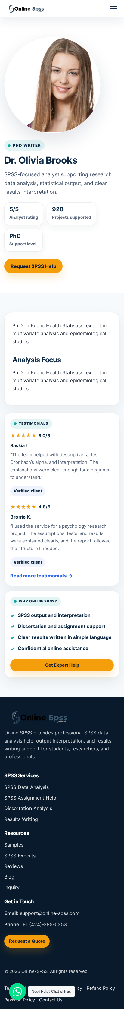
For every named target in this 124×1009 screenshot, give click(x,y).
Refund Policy (101, 988)
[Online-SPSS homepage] (24, 9)
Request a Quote (27, 941)
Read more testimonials (38, 576)
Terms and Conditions (27, 988)
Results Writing (21, 819)
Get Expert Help (62, 665)
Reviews (13, 866)
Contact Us (51, 1000)
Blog (9, 877)
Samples (13, 845)
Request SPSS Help (33, 266)
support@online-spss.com (49, 913)
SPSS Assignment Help (30, 798)
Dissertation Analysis (28, 808)
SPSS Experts (20, 856)
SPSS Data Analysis (26, 787)
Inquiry (12, 887)
